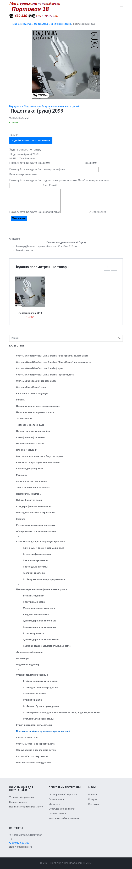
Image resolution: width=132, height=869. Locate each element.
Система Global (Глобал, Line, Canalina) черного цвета (45, 374)
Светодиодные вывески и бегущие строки (39, 456)
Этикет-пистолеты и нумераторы (34, 725)
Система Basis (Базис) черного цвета (36, 381)
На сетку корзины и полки (30, 443)
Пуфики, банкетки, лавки (29, 500)
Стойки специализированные (32, 675)
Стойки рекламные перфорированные (44, 579)
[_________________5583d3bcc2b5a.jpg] (66, 64)
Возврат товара (18, 802)
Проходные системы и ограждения (35, 512)
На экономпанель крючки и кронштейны (38, 406)
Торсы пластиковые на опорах (33, 487)
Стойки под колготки (34, 693)
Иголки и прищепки (33, 633)
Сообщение (99, 212)
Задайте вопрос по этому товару (31, 140)
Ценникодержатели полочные (39, 620)
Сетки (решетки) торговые (30, 437)
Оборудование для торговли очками (36, 531)
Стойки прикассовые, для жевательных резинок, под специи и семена (61, 712)
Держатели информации (29, 652)
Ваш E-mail (50, 185)
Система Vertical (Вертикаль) (32, 756)
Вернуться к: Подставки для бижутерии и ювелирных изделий (44, 106)
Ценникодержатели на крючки (39, 627)
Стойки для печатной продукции (40, 687)
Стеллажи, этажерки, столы (38, 718)
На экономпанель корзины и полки (35, 412)
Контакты (93, 804)
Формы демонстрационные (31, 481)
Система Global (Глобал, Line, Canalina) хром (39, 368)
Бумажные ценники (33, 595)
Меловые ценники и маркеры (39, 608)
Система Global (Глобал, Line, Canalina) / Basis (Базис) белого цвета (52, 355)
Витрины (20, 399)
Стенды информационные (37, 554)
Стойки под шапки (32, 700)
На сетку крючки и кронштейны (33, 431)
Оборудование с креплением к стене (36, 750)
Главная (92, 794)
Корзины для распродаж (29, 468)
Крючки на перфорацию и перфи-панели (37, 462)
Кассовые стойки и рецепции (32, 393)
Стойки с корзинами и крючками (40, 681)
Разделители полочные (36, 614)
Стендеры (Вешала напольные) (33, 506)
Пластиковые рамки (34, 602)
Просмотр (31, 284)
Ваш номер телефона (23, 174)
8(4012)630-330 (20, 842)
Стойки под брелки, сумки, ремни (41, 706)
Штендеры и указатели (35, 560)
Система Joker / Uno (27, 737)
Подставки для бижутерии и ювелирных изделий (43, 731)
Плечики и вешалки (26, 450)
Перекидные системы (35, 566)
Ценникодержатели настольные (41, 639)
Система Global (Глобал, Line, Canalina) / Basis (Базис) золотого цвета (53, 362)
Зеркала (20, 519)
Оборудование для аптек (62, 808)
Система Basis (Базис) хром (31, 387)
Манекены (22, 475)
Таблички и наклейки (34, 573)
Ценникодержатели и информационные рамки (41, 589)
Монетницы (22, 658)
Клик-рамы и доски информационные (43, 548)
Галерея (92, 799)
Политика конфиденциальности (26, 806)
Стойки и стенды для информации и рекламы (40, 541)
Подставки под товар (28, 664)
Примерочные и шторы (28, 494)
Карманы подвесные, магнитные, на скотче (47, 646)
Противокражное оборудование (33, 762)
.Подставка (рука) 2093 (30, 313)
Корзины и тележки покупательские (36, 525)
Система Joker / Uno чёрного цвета (35, 743)
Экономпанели (24, 418)
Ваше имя (91, 162)
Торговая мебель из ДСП (30, 425)
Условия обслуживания (21, 797)
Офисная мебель (57, 813)
